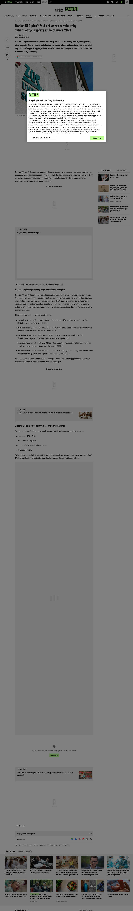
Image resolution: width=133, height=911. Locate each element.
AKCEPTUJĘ (97, 138)
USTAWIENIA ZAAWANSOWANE (42, 138)
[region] (66, 116)
